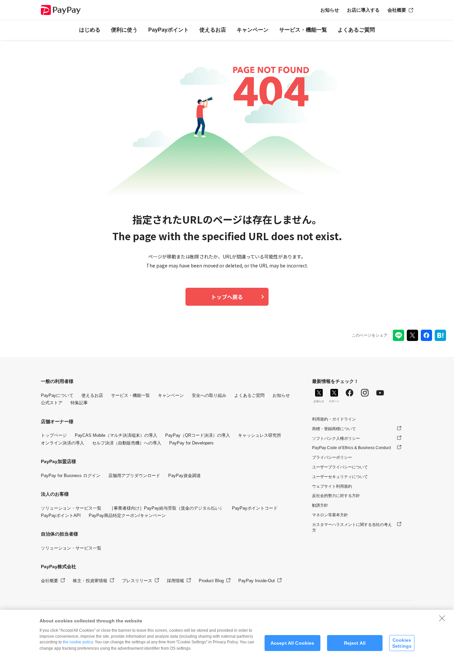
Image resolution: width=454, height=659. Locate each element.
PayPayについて (57, 395)
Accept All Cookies (292, 643)
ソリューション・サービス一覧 (71, 508)
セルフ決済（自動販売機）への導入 (126, 442)
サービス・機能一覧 (303, 30)
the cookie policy (78, 642)
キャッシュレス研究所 (259, 435)
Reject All (355, 643)
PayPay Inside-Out (256, 580)
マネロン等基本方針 (330, 515)
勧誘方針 (320, 505)
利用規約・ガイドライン (334, 419)
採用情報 (175, 580)
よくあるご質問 (356, 30)
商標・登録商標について (334, 428)
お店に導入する (363, 10)
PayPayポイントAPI (61, 515)
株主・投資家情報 (90, 580)
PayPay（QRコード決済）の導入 (197, 435)
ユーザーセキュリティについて (340, 476)
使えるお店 (212, 30)
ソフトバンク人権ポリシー (336, 438)
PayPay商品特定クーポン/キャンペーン (127, 515)
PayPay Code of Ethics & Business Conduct (351, 447)
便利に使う (124, 30)
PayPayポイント (168, 30)
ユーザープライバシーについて (340, 467)
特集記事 (79, 402)
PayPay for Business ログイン (70, 475)
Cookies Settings (401, 642)
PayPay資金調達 (184, 475)
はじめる (89, 30)
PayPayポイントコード (255, 508)
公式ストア (51, 402)
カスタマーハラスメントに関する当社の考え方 (352, 527)
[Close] (442, 618)
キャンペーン (253, 30)
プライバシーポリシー (332, 457)
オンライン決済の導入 (62, 442)
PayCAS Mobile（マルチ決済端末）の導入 (116, 435)
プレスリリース (137, 580)
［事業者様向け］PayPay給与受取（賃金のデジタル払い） (166, 508)
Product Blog (211, 580)
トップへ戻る (227, 297)
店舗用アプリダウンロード (134, 475)
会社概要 (397, 10)
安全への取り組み (209, 395)
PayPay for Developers (191, 442)
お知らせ (329, 10)
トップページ (54, 435)
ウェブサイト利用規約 (332, 486)
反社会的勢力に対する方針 (336, 495)
